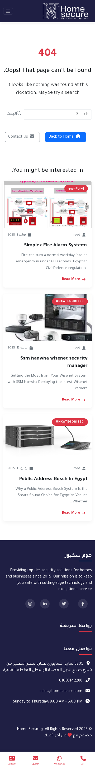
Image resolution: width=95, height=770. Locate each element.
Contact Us (18, 137)
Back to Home (61, 137)
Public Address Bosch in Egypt (53, 479)
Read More (71, 279)
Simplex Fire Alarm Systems (56, 245)
